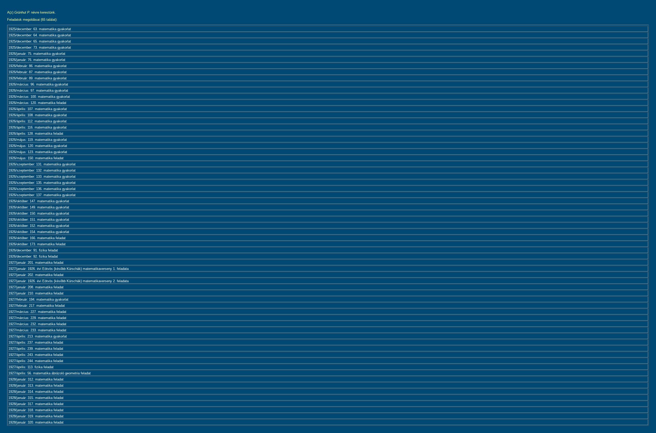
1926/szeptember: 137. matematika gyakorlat (42, 195)
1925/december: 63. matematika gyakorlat (39, 29)
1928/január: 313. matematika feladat (36, 385)
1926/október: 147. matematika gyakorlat (38, 201)
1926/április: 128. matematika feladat (35, 133)
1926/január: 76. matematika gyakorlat (36, 60)
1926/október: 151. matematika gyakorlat (38, 219)
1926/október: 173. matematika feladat (37, 244)
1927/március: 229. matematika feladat (37, 318)
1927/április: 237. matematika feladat (35, 342)
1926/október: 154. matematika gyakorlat (38, 232)
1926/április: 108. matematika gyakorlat (37, 115)
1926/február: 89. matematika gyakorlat (37, 78)
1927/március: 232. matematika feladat (37, 324)
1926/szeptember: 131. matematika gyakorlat (42, 164)
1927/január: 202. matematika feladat (36, 275)
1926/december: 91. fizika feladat (33, 250)
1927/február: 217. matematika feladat (36, 306)
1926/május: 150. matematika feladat (36, 158)
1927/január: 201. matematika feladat (36, 263)
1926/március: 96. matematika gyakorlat (38, 84)
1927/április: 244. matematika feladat (35, 361)
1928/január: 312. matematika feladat (36, 379)
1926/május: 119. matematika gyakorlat (37, 140)
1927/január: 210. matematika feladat (36, 293)
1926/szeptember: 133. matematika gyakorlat (42, 176)
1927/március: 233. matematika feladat (37, 330)
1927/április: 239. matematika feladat (35, 349)
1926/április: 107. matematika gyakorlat (37, 109)
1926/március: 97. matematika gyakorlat (38, 90)
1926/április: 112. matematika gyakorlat (37, 121)
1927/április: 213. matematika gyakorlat (37, 336)
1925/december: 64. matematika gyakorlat (39, 35)
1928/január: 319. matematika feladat (36, 416)
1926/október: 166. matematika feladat (37, 238)
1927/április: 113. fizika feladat (31, 367)
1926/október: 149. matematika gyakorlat (38, 207)
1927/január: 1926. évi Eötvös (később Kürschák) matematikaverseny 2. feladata (68, 281)
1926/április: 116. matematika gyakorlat (37, 127)
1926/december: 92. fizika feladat (33, 256)
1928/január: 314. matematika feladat (36, 392)
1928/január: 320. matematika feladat (36, 422)
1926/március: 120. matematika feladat (37, 103)
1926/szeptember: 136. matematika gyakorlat (42, 189)
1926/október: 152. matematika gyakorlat (38, 226)
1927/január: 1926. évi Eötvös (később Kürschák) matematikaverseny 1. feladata (68, 269)
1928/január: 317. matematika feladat (36, 404)
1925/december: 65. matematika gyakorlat (39, 41)
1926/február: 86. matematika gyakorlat (37, 66)
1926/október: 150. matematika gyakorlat (38, 213)
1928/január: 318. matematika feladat (36, 410)
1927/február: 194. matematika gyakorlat (38, 299)
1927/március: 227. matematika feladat (37, 312)
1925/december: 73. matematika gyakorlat (39, 47)
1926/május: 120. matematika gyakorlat (37, 146)
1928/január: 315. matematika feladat (36, 398)
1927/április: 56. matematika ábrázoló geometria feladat (49, 373)
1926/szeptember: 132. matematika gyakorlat (42, 170)
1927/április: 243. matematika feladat (35, 355)
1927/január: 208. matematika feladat (36, 287)
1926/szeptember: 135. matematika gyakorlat (42, 183)
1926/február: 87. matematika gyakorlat (37, 72)
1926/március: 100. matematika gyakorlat (39, 97)
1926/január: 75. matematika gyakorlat (36, 54)
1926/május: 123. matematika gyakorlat (37, 152)
